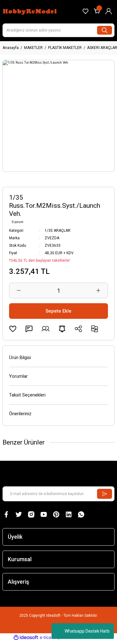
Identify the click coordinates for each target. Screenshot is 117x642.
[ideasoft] (25, 637)
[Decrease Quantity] (19, 290)
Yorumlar (18, 376)
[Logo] (30, 11)
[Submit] (104, 494)
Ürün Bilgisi (20, 357)
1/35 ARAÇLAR (58, 230)
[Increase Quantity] (98, 290)
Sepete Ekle (58, 311)
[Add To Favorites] (13, 329)
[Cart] (97, 11)
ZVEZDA (52, 238)
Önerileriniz (20, 413)
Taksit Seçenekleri (27, 395)
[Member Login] (108, 11)
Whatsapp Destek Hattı (87, 631)
